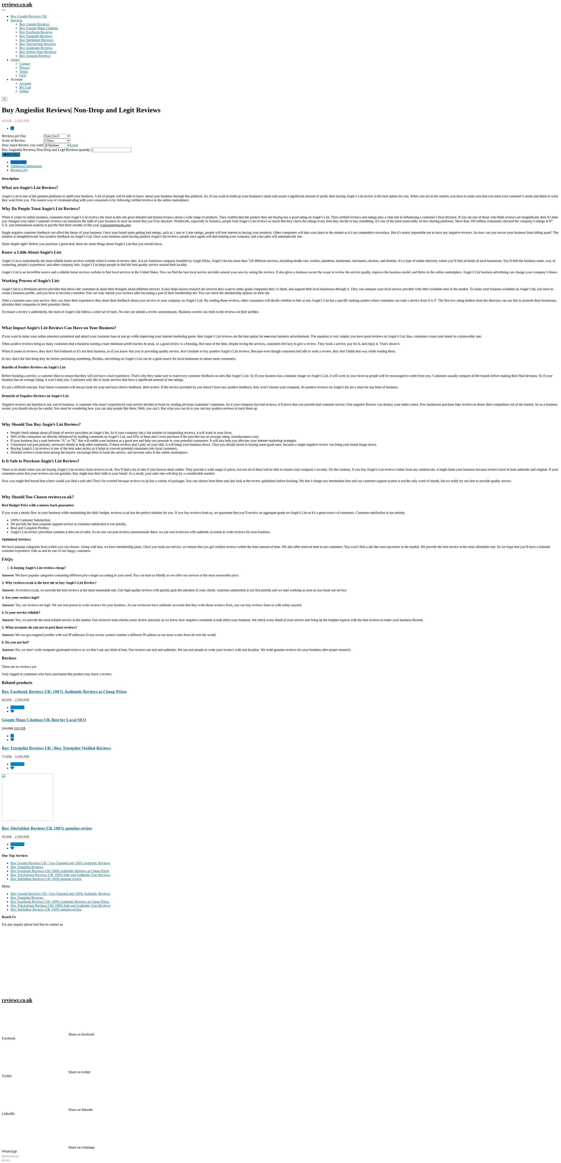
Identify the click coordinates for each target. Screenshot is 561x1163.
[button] (280, 886)
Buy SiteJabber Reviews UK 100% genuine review (47, 828)
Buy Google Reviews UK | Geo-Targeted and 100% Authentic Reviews (60, 863)
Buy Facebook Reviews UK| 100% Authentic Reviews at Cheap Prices (64, 691)
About (15, 60)
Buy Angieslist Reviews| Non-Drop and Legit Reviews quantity (46, 150)
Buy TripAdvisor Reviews (37, 44)
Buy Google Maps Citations (38, 28)
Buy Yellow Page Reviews (37, 52)
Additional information (26, 166)
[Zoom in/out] (16, 1156)
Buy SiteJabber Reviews (36, 40)
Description (19, 162)
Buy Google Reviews (34, 24)
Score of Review (13, 140)
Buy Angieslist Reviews (36, 48)
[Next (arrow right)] (8, 1160)
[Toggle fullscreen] (12, 1156)
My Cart (25, 87)
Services (16, 20)
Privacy (24, 67)
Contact (24, 63)
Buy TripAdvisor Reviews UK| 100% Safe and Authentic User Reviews (60, 875)
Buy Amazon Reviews (35, 56)
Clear (74, 145)
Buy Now (12, 154)
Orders (24, 91)
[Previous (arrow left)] (3, 1160)
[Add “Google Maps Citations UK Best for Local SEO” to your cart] (12, 736)
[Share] (8, 1156)
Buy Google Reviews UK (29, 16)
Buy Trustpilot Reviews (35, 36)
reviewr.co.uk (17, 4)
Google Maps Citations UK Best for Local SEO (44, 720)
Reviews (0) (19, 170)
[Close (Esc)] (3, 1156)
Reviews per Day (14, 136)
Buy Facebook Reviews (36, 32)
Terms (23, 71)
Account (25, 83)
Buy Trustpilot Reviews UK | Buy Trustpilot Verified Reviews (56, 748)
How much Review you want (22, 145)
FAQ (22, 75)
